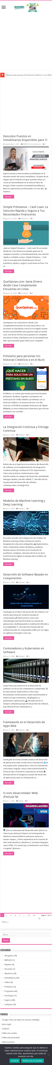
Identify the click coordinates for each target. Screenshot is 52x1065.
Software (21, 435)
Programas (9, 991)
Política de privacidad (10, 1037)
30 (39, 918)
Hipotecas (8, 973)
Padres (20, 801)
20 (34, 915)
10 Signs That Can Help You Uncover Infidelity (20, 1020)
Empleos (8, 964)
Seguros (7, 1000)
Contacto (5, 1029)
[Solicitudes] (26, 7)
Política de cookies (9, 1033)
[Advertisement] (26, 39)
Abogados (8, 956)
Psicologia (8, 996)
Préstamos (24, 219)
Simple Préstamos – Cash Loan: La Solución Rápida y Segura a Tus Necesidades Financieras (25, 210)
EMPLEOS (26, 144)
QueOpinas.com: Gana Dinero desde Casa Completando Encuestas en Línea (22, 285)
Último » (5, 922)
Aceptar (14, 1061)
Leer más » (8, 197)
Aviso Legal (6, 1024)
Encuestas (24, 293)
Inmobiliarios (36, 144)
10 (29, 915)
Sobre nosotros (8, 1042)
